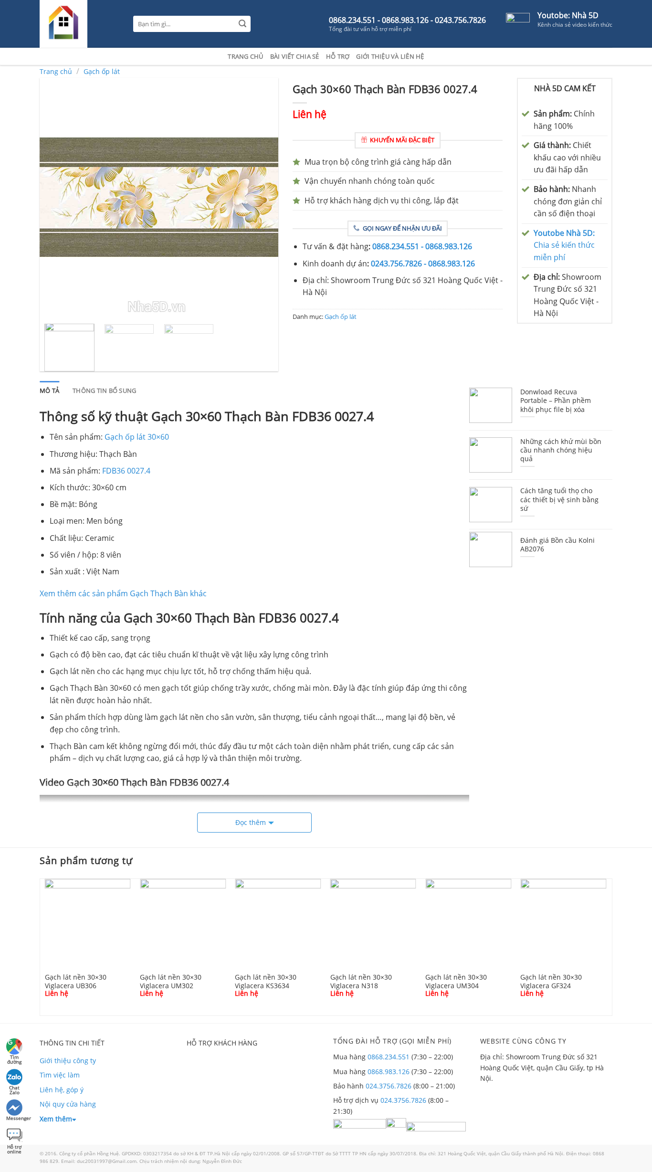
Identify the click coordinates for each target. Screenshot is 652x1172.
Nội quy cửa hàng (68, 1104)
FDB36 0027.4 (126, 470)
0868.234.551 (389, 1056)
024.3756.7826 (388, 1085)
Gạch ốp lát (102, 71)
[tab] (49, 390)
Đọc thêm (250, 822)
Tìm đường (14, 1058)
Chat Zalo (14, 1088)
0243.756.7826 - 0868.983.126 (423, 263)
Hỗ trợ (338, 56)
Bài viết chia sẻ (294, 56)
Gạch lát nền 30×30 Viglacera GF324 (551, 981)
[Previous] (56, 197)
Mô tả (49, 390)
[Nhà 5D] (79, 24)
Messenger (15, 1118)
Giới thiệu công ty (68, 1060)
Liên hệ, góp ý (62, 1089)
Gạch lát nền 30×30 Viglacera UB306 (75, 981)
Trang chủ (245, 56)
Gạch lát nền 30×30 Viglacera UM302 (170, 981)
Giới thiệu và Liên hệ (390, 56)
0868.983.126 (389, 1071)
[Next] (261, 197)
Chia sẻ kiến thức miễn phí (564, 245)
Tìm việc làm (60, 1074)
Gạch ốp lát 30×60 (137, 437)
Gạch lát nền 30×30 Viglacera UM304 (456, 981)
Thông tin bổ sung (104, 390)
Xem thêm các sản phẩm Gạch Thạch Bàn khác (123, 593)
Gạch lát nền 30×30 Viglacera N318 (361, 981)
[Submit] (243, 24)
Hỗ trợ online (14, 1147)
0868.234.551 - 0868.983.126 (422, 246)
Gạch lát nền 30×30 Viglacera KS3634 (265, 981)
